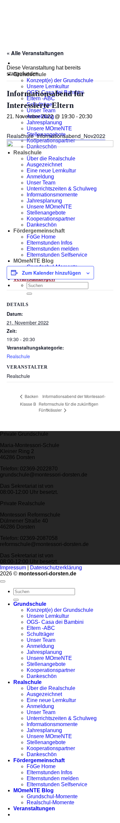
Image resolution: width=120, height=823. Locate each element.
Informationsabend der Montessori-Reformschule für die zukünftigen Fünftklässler (72, 403)
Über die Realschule (51, 688)
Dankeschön (42, 676)
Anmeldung (40, 646)
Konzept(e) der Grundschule (60, 80)
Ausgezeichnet (44, 694)
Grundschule (29, 604)
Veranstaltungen (34, 808)
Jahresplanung (44, 122)
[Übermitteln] (16, 600)
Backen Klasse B (29, 399)
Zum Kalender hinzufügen (51, 272)
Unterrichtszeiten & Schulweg (62, 718)
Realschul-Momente (50, 802)
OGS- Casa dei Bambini (55, 622)
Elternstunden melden (53, 778)
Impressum (13, 567)
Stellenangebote (46, 664)
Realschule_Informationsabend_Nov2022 (56, 136)
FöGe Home (41, 766)
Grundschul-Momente (52, 796)
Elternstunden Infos (49, 772)
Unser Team (41, 640)
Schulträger (40, 634)
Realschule (18, 356)
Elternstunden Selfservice (57, 784)
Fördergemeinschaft (39, 760)
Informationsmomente (52, 724)
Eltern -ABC (41, 628)
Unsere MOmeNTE (49, 658)
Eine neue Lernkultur (51, 700)
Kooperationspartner (51, 670)
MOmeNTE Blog (33, 790)
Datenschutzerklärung (56, 567)
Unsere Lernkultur (48, 86)
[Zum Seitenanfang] (2, 581)
